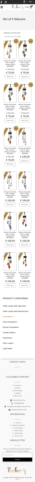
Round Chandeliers (11, 327)
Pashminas (7, 338)
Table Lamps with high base (14, 306)
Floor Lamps (8, 343)
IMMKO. (17, 479)
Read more (10, 76)
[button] (25, 2)
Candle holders (9, 333)
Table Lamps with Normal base (15, 311)
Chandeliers (8, 317)
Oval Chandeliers (10, 322)
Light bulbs (7, 348)
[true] (1, 7)
